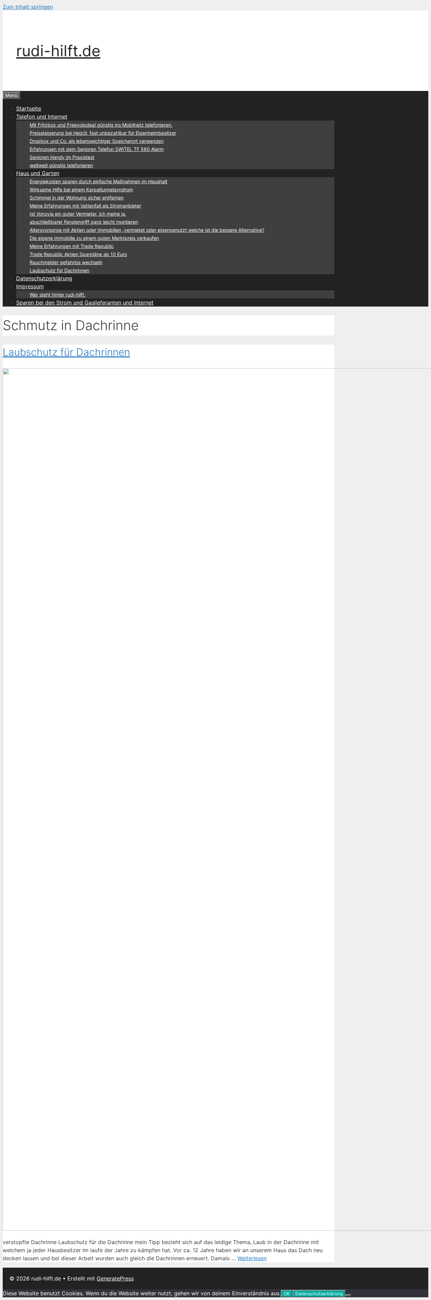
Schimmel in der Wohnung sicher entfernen (77, 197)
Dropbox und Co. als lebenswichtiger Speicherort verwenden (97, 141)
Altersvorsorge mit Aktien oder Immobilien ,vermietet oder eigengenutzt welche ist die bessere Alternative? (147, 230)
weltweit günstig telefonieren (61, 165)
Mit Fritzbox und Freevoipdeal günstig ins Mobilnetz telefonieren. (101, 125)
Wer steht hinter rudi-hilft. (58, 294)
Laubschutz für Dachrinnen (59, 270)
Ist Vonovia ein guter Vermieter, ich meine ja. (78, 214)
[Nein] (348, 1295)
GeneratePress (115, 1278)
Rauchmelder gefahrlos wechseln (66, 262)
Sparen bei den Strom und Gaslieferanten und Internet (85, 302)
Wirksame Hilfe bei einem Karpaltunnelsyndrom (81, 189)
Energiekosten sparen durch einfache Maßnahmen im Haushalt (98, 181)
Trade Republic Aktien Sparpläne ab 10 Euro (78, 254)
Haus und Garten (37, 173)
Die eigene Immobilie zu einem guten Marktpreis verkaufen (94, 238)
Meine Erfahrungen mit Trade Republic (72, 246)
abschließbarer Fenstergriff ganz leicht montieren (84, 222)
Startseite (28, 108)
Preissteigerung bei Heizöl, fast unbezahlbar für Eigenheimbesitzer (103, 133)
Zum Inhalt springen (28, 6)
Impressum (30, 286)
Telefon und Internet (41, 116)
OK (287, 1293)
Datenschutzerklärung (44, 278)
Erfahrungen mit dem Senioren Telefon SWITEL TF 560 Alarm (97, 149)
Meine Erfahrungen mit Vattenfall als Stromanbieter (85, 206)
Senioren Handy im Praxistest (62, 157)
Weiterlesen (252, 1258)
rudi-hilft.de (58, 50)
